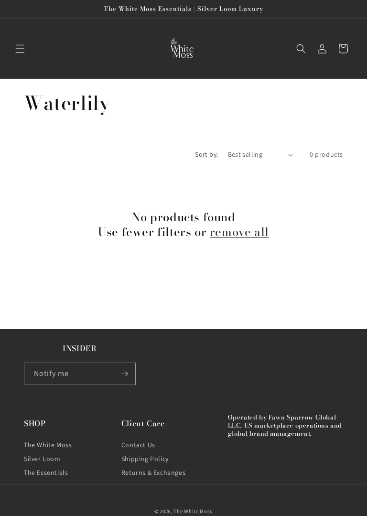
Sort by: (206, 154)
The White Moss (48, 445)
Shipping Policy (145, 458)
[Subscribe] (124, 374)
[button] (20, 48)
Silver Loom (42, 458)
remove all (239, 232)
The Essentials (46, 472)
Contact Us (138, 445)
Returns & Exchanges (153, 472)
